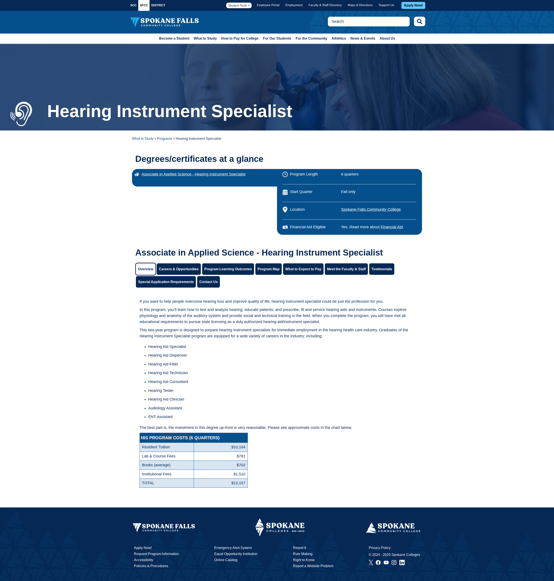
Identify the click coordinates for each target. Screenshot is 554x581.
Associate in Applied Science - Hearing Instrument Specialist (194, 174)
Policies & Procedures (151, 566)
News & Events (362, 38)
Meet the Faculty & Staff (346, 269)
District (158, 5)
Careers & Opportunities (179, 269)
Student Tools (238, 5)
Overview (145, 269)
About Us (387, 38)
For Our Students (277, 38)
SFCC (144, 5)
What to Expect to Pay (303, 269)
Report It (299, 548)
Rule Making (302, 554)
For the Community (311, 38)
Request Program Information (156, 554)
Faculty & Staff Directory (325, 5)
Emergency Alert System (233, 548)
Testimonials (381, 269)
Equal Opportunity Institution (236, 554)
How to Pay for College (240, 38)
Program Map (269, 269)
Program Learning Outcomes (228, 269)
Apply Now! (413, 5)
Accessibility (143, 560)
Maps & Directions (360, 5)
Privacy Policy (380, 548)
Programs (164, 138)
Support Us (386, 5)
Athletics (339, 38)
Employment (294, 5)
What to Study (205, 38)
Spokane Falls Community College (371, 209)
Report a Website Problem (313, 566)
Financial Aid (392, 227)
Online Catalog (225, 560)
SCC (133, 5)
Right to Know (304, 560)
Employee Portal (268, 5)
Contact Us (208, 282)
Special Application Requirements (166, 282)
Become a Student (174, 38)
